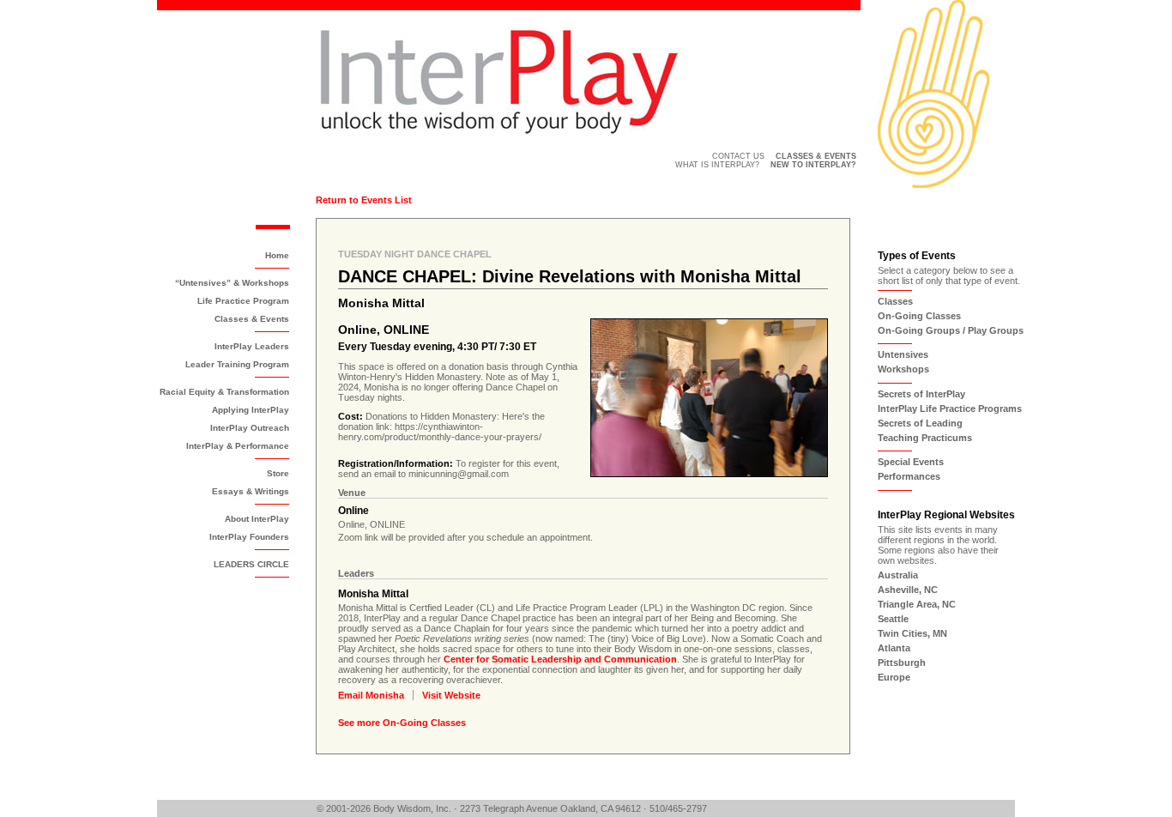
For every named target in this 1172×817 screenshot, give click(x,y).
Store (278, 473)
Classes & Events (251, 319)
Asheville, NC (908, 589)
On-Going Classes (919, 316)
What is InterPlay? (717, 164)
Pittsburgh (902, 662)
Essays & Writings (250, 491)
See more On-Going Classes (402, 722)
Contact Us (738, 156)
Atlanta (894, 648)
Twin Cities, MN (912, 633)
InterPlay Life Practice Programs (950, 408)
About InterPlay (257, 518)
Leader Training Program (237, 364)
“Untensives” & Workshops (232, 282)
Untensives (903, 354)
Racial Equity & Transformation (224, 391)
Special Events (911, 462)
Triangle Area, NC (917, 604)
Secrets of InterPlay (921, 394)
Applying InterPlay (250, 410)
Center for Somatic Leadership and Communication (560, 659)
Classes (895, 301)
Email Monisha (371, 695)
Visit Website (451, 695)
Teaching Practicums (925, 438)
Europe (894, 677)
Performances (909, 476)
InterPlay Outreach (249, 428)
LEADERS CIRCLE (251, 564)
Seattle (893, 619)
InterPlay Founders (249, 537)
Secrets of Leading (920, 423)
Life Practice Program (243, 301)
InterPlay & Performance (237, 446)
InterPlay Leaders (251, 346)
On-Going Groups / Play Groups (951, 330)
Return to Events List (364, 200)
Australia (898, 575)
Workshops (903, 369)
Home (277, 255)
